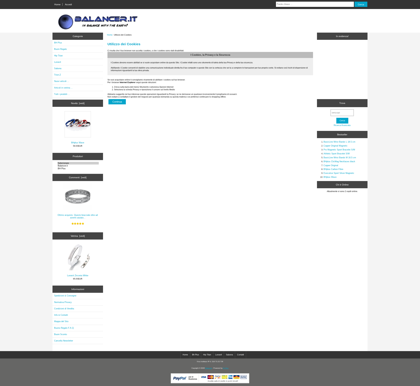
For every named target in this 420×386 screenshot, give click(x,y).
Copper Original (331, 165)
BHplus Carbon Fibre (333, 169)
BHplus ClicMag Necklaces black (339, 161)
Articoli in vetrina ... (63, 88)
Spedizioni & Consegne (65, 295)
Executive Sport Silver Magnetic (339, 173)
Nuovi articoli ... (61, 81)
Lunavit (57, 62)
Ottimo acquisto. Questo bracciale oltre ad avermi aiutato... (78, 216)
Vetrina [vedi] (78, 236)
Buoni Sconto (60, 334)
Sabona (57, 68)
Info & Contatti (61, 315)
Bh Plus (195, 355)
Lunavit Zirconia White (77, 275)
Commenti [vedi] (77, 177)
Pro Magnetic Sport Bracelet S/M (339, 149)
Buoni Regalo (60, 49)
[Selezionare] (78, 163)
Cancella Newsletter (63, 340)
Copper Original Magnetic (335, 146)
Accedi (68, 4)
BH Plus (58, 42)
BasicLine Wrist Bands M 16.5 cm (340, 157)
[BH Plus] (78, 168)
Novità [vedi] (77, 103)
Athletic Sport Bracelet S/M (337, 153)
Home (57, 4)
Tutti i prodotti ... (62, 94)
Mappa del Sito (61, 321)
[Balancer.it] (78, 165)
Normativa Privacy (63, 302)
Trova (342, 103)
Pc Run (226, 368)
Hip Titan (58, 55)
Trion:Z (57, 75)
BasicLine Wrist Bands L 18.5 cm (339, 142)
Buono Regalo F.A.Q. (64, 328)
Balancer (208, 368)
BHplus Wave (77, 142)
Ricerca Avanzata (342, 125)
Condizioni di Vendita (64, 308)
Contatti (240, 355)
